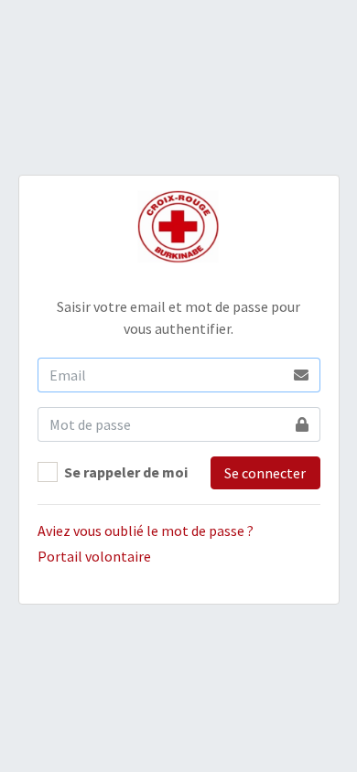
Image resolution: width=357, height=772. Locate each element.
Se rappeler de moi (126, 472)
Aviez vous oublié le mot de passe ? (146, 530)
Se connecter (265, 473)
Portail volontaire (94, 556)
